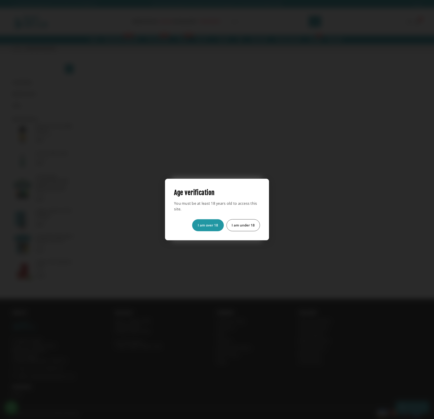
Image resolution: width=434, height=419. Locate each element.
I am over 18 (208, 225)
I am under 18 (243, 225)
